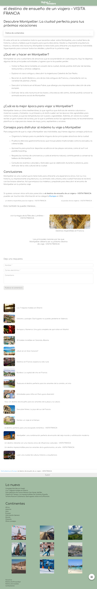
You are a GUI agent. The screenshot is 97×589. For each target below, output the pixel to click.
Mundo (7, 517)
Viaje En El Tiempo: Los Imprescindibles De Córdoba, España (26, 494)
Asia (7, 511)
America (8, 509)
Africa (7, 507)
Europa (8, 513)
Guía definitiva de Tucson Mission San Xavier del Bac (23, 492)
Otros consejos (10, 521)
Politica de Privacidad (13, 582)
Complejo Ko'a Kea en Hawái (15, 488)
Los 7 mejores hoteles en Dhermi (16, 490)
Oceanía (8, 519)
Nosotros (8, 580)
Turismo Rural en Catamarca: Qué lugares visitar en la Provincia (27, 496)
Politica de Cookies (12, 584)
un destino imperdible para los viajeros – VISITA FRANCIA (25, 201)
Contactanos (10, 586)
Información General (12, 515)
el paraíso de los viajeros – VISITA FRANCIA (76, 201)
